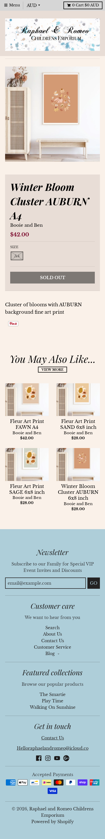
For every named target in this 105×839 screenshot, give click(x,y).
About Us (52, 634)
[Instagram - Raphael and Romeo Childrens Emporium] (48, 758)
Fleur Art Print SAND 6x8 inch (78, 424)
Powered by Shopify (52, 821)
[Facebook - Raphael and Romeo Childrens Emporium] (39, 758)
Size (14, 247)
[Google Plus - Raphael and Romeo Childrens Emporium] (66, 758)
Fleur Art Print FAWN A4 (27, 424)
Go (93, 583)
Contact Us (52, 640)
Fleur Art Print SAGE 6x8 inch (27, 489)
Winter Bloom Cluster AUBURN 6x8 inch (78, 492)
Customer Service (52, 647)
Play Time (52, 701)
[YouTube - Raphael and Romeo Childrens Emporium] (57, 758)
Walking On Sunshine (52, 707)
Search (52, 627)
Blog (50, 653)
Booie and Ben (26, 225)
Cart (85, 5)
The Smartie (52, 694)
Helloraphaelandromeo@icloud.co (52, 748)
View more (52, 370)
